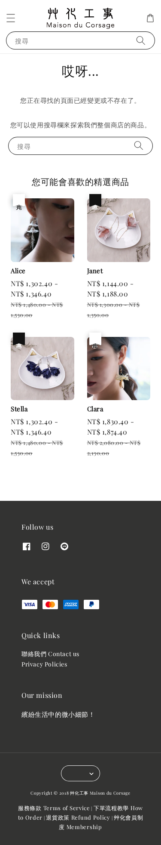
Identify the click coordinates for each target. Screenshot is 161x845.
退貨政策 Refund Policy (78, 817)
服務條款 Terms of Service (54, 807)
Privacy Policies (44, 664)
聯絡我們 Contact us (50, 654)
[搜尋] (141, 40)
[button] (10, 18)
